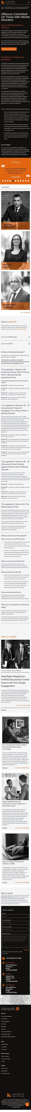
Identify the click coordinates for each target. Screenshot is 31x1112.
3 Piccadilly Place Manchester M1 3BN (11, 989)
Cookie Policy (4, 1071)
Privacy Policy (4, 1068)
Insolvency (3, 1029)
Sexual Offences (16, 670)
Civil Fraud (3, 1024)
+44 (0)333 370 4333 (13, 958)
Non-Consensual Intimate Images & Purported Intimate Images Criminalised (14, 747)
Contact (3, 1061)
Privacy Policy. (5, 953)
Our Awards (4, 1049)
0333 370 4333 (22, 329)
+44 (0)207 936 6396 (11, 981)
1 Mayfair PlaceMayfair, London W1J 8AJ (10, 977)
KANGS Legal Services (9, 7)
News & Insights (5, 1056)
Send (25, 950)
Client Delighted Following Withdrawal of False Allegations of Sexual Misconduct (14, 804)
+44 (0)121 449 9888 (11, 970)
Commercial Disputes (6, 1031)
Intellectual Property (6, 1034)
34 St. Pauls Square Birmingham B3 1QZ (11, 966)
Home (2, 7)
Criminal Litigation (18, 7)
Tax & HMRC (4, 1019)
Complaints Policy (5, 1073)
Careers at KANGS (5, 1059)
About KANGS (4, 1044)
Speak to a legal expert (9, 49)
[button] (2, 181)
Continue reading (22, 705)
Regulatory (3, 1026)
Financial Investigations (6, 1016)
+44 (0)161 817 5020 (11, 992)
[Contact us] (27, 1104)
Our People (24, 312)
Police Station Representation (8, 1036)
